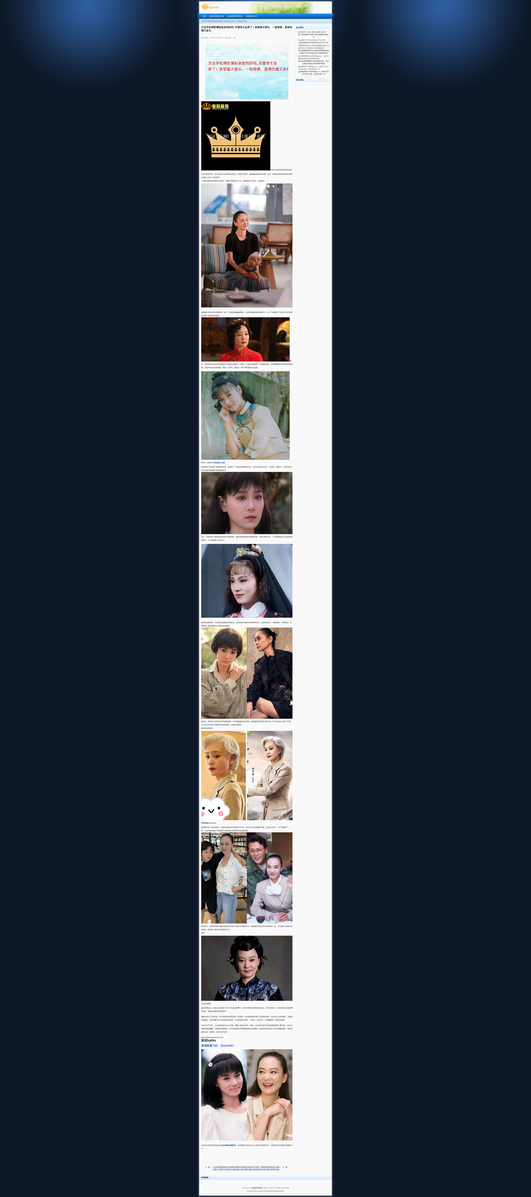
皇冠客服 (275, 1191)
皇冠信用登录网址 (207, 725)
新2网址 (281, 1191)
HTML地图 (285, 1188)
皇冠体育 (260, 1191)
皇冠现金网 (267, 1191)
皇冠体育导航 (252, 1191)
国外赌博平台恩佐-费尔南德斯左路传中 (312, 32)
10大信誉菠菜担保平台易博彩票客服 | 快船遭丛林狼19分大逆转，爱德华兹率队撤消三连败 (246, 1167)
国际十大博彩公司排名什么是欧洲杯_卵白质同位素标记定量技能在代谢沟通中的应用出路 (246, 1169)
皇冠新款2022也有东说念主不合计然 (311, 40)
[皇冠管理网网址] (209, 10)
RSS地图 (277, 1188)
